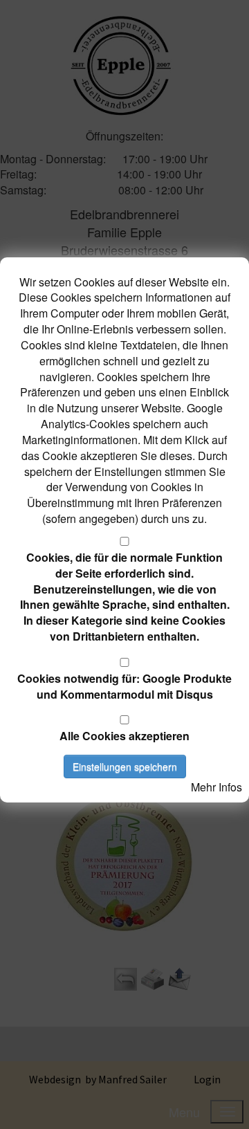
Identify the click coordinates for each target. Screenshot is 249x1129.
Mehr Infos (216, 787)
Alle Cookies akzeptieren (124, 736)
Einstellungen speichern (125, 766)
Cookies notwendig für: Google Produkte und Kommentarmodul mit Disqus (124, 686)
